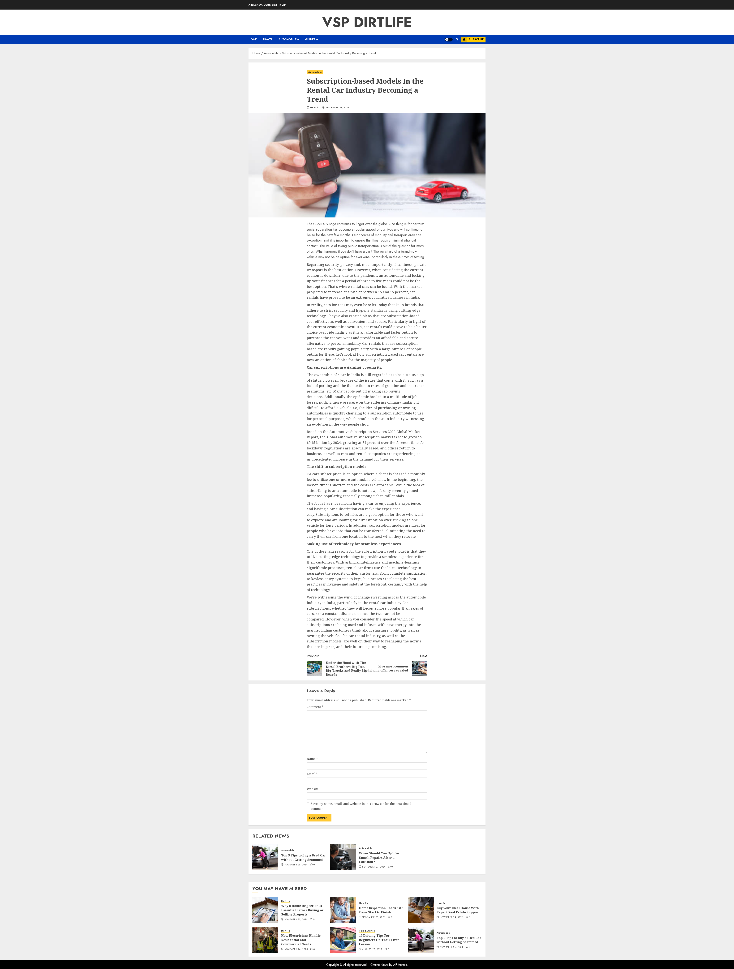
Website (313, 789)
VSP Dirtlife (367, 22)
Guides (310, 39)
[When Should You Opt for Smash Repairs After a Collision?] (343, 857)
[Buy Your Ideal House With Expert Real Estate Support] (421, 910)
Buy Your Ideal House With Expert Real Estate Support (458, 910)
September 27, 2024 (373, 866)
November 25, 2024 (296, 864)
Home (252, 39)
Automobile (287, 39)
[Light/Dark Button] (449, 39)
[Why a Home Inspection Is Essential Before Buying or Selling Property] (265, 910)
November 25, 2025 (295, 919)
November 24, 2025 (451, 917)
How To (285, 901)
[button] (457, 39)
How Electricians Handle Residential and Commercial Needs (301, 939)
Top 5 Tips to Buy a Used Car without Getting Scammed (303, 857)
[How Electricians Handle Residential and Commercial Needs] (265, 940)
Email (312, 774)
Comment (315, 707)
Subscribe (476, 39)
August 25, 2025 (372, 949)
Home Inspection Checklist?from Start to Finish (381, 910)
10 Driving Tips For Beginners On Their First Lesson (379, 939)
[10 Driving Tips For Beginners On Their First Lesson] (343, 940)
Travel (267, 39)
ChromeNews (379, 965)
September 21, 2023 (337, 107)
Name (312, 759)
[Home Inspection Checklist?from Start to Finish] (343, 910)
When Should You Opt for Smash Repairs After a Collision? (379, 857)
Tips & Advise (367, 931)
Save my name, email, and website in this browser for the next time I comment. (361, 806)
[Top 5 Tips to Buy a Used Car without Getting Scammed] (265, 857)
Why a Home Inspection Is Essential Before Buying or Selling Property (302, 910)
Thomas (315, 107)
